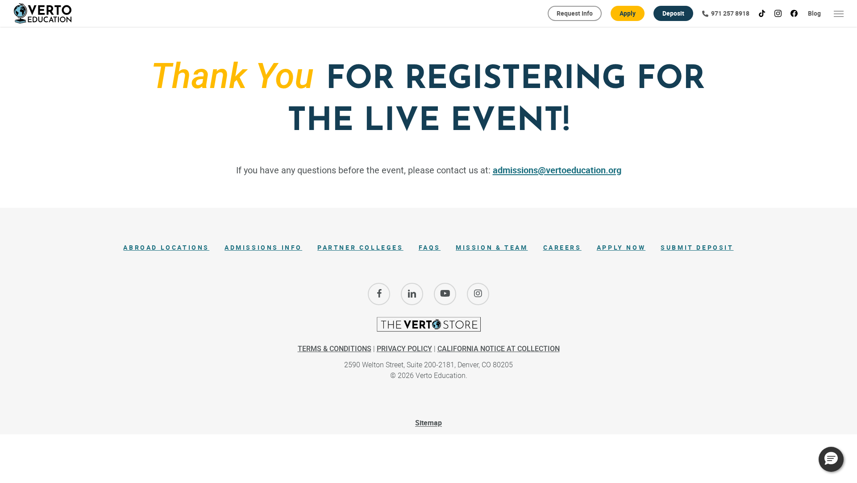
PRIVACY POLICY (404, 348)
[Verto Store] (428, 328)
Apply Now (621, 247)
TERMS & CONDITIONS (334, 348)
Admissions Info (263, 247)
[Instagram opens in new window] (478, 294)
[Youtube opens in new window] (445, 294)
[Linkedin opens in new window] (412, 294)
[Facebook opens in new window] (379, 294)
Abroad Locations (166, 247)
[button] (839, 13)
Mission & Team (492, 247)
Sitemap (428, 423)
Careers (562, 247)
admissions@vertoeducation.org (557, 170)
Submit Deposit (697, 247)
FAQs (430, 247)
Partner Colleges (360, 247)
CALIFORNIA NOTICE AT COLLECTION (498, 348)
